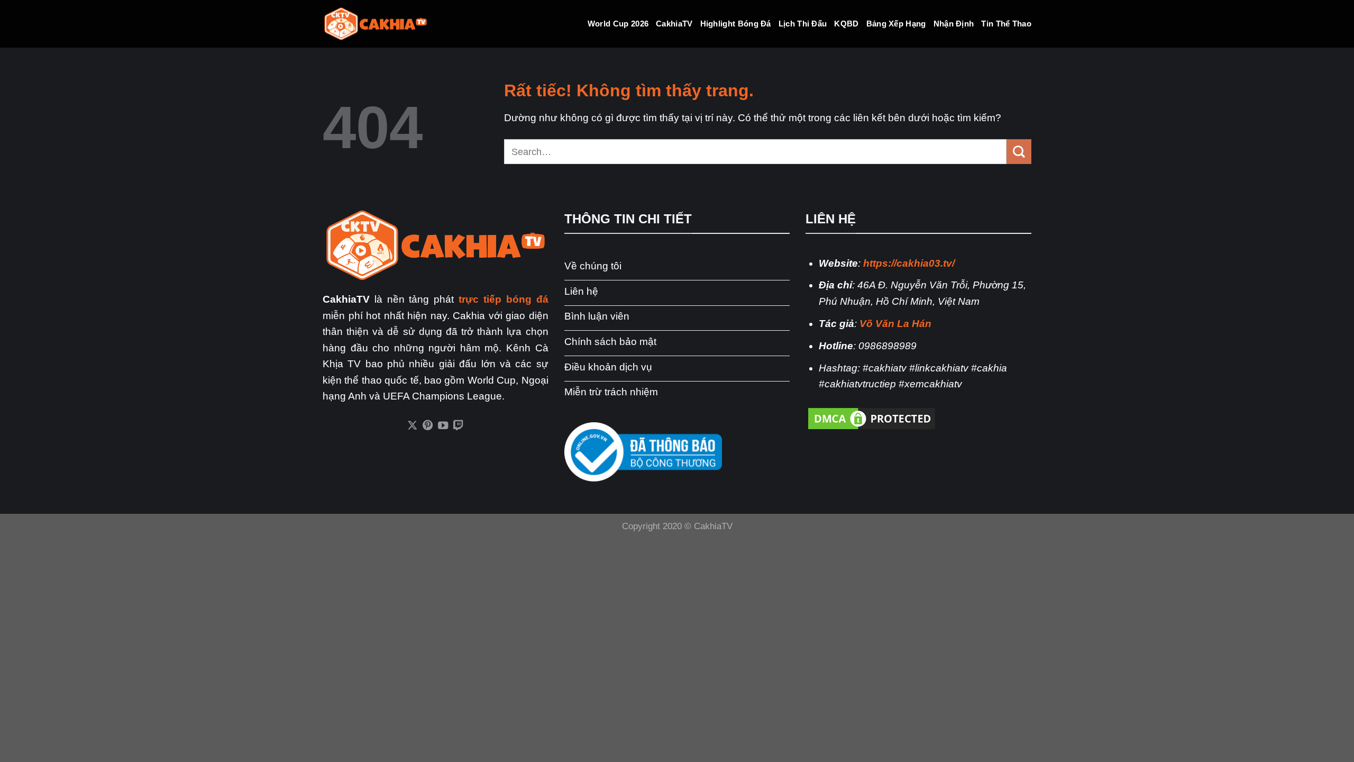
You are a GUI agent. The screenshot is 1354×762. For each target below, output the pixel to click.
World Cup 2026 (618, 23)
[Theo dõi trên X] (412, 426)
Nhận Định (954, 23)
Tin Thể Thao (1006, 23)
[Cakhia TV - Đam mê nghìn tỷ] (375, 24)
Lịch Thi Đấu (803, 23)
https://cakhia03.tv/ (909, 263)
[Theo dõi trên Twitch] (458, 426)
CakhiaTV (674, 23)
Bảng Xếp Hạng (896, 23)
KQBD (846, 23)
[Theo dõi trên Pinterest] (428, 426)
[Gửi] (1019, 151)
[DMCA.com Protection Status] (872, 417)
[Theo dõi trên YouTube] (443, 426)
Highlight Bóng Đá (735, 23)
